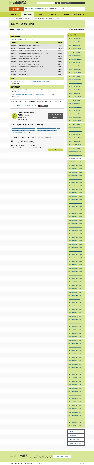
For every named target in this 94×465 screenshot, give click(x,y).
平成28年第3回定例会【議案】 (75, 206)
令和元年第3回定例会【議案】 (75, 155)
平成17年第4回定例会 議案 (75, 405)
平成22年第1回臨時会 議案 (75, 316)
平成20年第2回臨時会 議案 (75, 353)
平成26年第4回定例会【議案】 (75, 237)
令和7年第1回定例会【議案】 (75, 59)
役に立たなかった (34, 142)
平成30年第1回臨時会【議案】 (75, 179)
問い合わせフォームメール (55, 114)
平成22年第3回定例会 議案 (75, 309)
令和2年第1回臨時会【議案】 (75, 144)
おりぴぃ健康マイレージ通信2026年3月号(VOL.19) (23, 128)
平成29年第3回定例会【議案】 (75, 189)
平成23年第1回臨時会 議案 (74, 299)
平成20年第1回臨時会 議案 (75, 360)
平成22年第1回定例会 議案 (75, 319)
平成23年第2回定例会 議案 (75, 295)
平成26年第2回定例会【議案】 (75, 244)
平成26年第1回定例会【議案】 (75, 251)
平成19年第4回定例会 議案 (75, 367)
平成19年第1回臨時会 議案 (75, 377)
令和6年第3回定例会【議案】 (75, 66)
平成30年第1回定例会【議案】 (75, 182)
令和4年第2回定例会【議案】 (75, 110)
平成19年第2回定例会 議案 (75, 374)
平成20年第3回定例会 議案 (75, 350)
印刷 (72, 29)
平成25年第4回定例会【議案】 (75, 254)
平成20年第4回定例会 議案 (75, 347)
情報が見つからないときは (76, 443)
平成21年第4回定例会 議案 (75, 323)
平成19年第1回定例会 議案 (75, 381)
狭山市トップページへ (78, 3)
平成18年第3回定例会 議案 (75, 388)
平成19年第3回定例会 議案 (75, 371)
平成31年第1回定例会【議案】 (75, 165)
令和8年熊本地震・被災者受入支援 (33, 8)
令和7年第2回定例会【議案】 (75, 52)
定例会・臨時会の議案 (39, 18)
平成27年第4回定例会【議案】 (75, 220)
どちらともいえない (24, 142)
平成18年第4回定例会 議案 (75, 384)
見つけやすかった (17, 147)
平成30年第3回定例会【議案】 (75, 172)
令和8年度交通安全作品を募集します (20, 132)
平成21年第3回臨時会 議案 (75, 326)
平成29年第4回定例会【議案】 (75, 185)
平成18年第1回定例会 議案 (75, 401)
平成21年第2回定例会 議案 (75, 336)
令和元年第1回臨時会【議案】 (75, 161)
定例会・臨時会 (28, 18)
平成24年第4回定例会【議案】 (75, 271)
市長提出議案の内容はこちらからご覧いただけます (24, 39)
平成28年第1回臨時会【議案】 (75, 213)
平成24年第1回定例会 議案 (75, 285)
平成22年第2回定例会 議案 (75, 312)
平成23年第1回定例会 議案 (75, 302)
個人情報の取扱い (29, 463)
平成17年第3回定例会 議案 (75, 412)
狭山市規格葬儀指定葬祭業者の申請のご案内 (47, 130)
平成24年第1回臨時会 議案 (75, 281)
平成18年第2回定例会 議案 (75, 395)
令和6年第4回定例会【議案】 (75, 62)
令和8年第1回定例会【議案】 (75, 41)
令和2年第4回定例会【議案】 (75, 134)
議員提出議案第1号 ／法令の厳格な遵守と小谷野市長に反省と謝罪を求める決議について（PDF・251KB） (36, 90)
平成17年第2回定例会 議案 (75, 419)
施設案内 (72, 431)
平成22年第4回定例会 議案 (75, 305)
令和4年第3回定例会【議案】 (75, 103)
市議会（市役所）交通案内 (62, 456)
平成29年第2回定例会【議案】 (75, 192)
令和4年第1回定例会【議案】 (75, 113)
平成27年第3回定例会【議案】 (75, 223)
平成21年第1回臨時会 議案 (75, 340)
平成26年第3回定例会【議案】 (75, 240)
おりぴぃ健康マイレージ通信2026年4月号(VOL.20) (48, 128)
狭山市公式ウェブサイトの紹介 (17, 463)
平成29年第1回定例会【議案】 (75, 199)
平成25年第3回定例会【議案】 (75, 257)
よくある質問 (66, 3)
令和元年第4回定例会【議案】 (75, 151)
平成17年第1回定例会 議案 (75, 425)
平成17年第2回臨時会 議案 (75, 415)
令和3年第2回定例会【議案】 (75, 124)
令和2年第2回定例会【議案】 (75, 141)
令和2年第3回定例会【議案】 (75, 137)
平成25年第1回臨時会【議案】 (75, 264)
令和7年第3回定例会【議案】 (75, 48)
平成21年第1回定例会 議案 (75, 343)
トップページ (12, 18)
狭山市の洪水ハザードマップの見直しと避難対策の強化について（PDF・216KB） (31, 81)
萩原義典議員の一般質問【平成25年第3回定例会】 (23, 130)
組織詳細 (55, 117)
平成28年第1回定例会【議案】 (75, 216)
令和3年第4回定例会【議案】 (75, 117)
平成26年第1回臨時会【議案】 (75, 247)
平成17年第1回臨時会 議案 (75, 422)
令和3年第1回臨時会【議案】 (75, 127)
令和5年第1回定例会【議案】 (75, 93)
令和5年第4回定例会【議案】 (75, 79)
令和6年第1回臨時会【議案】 (75, 72)
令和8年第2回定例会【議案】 (75, 38)
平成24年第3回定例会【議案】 (75, 275)
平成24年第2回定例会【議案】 (75, 278)
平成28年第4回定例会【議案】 (75, 203)
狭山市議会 (19, 18)
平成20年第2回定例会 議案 (75, 357)
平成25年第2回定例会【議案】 (75, 261)
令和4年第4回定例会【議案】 (75, 96)
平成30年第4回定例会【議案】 (75, 168)
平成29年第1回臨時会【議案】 (75, 196)
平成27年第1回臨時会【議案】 (75, 230)
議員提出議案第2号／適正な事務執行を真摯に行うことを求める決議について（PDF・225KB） (34, 94)
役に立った (15, 142)
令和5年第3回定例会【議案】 (75, 83)
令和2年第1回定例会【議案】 (75, 148)
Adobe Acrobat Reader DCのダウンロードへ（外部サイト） (25, 105)
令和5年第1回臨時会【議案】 (75, 89)
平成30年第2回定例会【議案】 (75, 175)
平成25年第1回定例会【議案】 (75, 268)
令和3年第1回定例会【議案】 (75, 131)
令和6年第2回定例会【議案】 (75, 69)
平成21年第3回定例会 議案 (75, 329)
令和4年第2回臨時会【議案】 (75, 100)
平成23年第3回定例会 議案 (75, 292)
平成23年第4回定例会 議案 (75, 288)
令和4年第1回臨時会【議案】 (75, 107)
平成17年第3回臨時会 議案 (75, 408)
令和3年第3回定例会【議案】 (75, 120)
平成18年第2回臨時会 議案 (75, 391)
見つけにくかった (37, 147)
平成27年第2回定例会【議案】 (75, 227)
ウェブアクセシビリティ (39, 463)
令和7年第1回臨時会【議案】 (75, 55)
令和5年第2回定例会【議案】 (75, 86)
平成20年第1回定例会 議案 (75, 364)
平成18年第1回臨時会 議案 (75, 398)
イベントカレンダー (74, 439)
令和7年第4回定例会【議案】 (75, 45)
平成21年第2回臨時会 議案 (75, 333)
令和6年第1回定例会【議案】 (75, 76)
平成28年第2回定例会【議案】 (75, 209)
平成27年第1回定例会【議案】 (75, 233)
